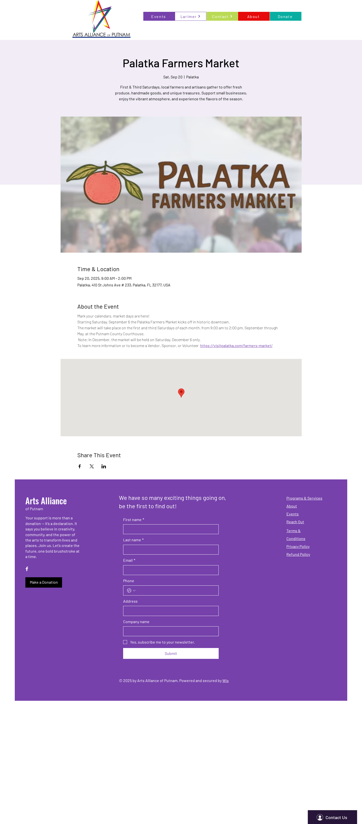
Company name (136, 621)
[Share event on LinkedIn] (103, 466)
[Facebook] (27, 569)
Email (129, 560)
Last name (133, 539)
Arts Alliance (46, 500)
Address (130, 601)
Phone (128, 580)
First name (133, 519)
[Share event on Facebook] (79, 466)
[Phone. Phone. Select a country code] (131, 591)
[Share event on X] (91, 466)
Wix (225, 680)
